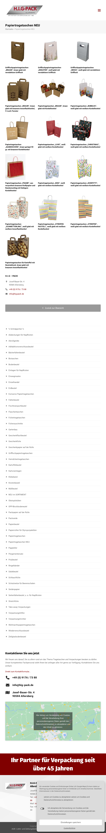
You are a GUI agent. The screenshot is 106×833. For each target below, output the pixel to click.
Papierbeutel (14, 524)
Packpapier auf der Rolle (19, 512)
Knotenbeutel (14, 483)
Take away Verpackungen (19, 607)
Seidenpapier (14, 589)
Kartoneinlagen (15, 471)
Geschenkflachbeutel (18, 435)
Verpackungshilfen (17, 613)
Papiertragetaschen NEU (19, 542)
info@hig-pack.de (16, 294)
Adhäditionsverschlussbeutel (21, 346)
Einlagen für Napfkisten (19, 370)
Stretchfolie (14, 601)
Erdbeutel (13, 388)
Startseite (9, 29)
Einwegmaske (15, 376)
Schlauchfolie (14, 577)
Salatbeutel (13, 571)
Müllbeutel (13, 489)
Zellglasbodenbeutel (17, 636)
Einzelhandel (14, 382)
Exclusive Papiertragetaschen (21, 394)
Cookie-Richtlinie (69, 828)
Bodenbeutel (14, 364)
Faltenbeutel (14, 400)
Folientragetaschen (17, 417)
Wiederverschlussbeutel (19, 631)
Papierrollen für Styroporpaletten (23, 530)
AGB (13, 829)
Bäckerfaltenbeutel (17, 352)
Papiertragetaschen (17, 536)
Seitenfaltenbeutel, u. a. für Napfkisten (25, 595)
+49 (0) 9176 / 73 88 (17, 289)
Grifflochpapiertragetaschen (20, 453)
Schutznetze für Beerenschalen (22, 583)
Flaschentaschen (16, 412)
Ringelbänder (14, 565)
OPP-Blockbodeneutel (18, 506)
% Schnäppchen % (16, 329)
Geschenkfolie (15, 441)
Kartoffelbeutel (15, 465)
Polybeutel (13, 560)
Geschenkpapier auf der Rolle (21, 447)
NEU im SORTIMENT (17, 494)
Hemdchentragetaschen (19, 459)
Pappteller (13, 548)
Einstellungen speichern (71, 822)
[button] (99, 10)
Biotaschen (13, 358)
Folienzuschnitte (16, 423)
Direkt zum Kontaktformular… (17, 671)
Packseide (13, 518)
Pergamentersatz (16, 554)
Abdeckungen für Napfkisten (21, 335)
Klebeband (13, 477)
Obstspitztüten (15, 500)
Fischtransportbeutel (17, 406)
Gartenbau (13, 429)
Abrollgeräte (14, 341)
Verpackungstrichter (17, 619)
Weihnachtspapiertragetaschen (22, 625)
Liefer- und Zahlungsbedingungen (30, 829)
